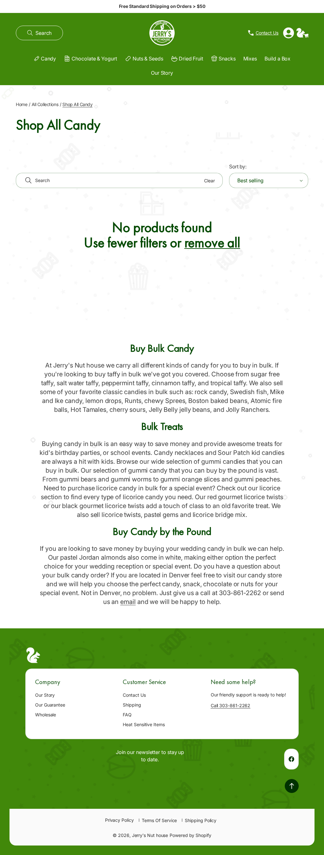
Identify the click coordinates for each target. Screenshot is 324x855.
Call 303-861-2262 (231, 705)
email (128, 602)
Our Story (45, 695)
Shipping (132, 704)
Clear (209, 180)
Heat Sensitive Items (144, 724)
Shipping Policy (200, 820)
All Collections (45, 104)
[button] (39, 33)
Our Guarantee (50, 704)
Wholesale (45, 714)
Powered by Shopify (190, 835)
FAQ (127, 714)
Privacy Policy (119, 820)
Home (21, 104)
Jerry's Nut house (150, 835)
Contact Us (134, 695)
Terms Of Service (159, 820)
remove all (212, 242)
